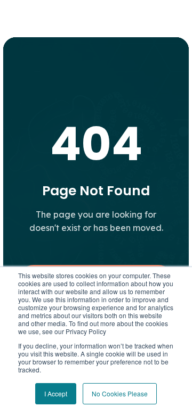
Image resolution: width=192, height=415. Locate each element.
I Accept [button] (55, 393)
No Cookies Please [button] (120, 393)
